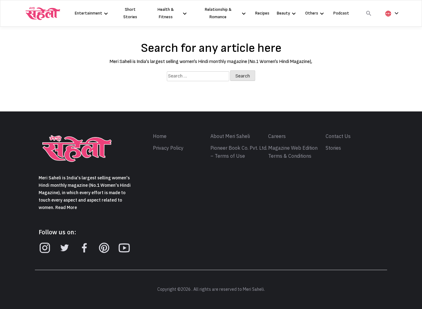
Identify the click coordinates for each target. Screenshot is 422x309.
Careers (277, 136)
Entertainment (88, 13)
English (394, 34)
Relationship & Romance (218, 13)
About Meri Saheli (230, 136)
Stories (333, 148)
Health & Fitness (166, 13)
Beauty (283, 13)
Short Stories (130, 13)
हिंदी (391, 23)
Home (160, 136)
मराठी (392, 44)
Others (311, 13)
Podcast (341, 13)
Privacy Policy (168, 148)
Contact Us (338, 136)
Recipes (262, 13)
